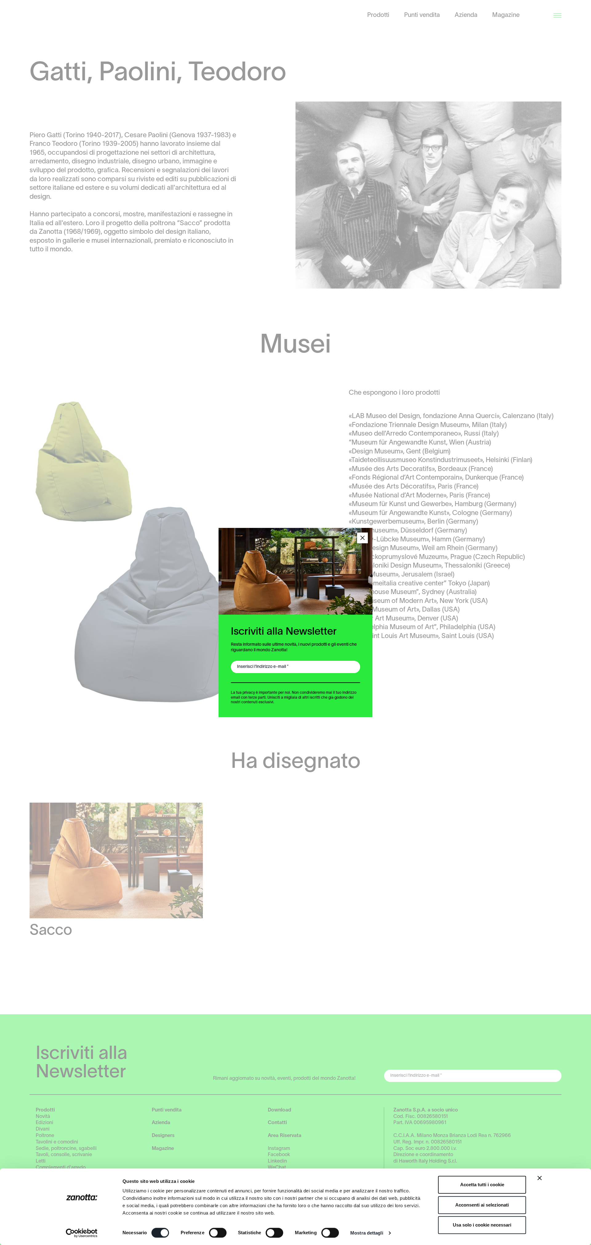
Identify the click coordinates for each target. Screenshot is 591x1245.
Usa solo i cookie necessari (482, 1224)
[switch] (218, 1233)
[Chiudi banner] (539, 1178)
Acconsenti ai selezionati (482, 1204)
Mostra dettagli (366, 1232)
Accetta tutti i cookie (482, 1184)
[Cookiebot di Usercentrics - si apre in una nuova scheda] (82, 1233)
